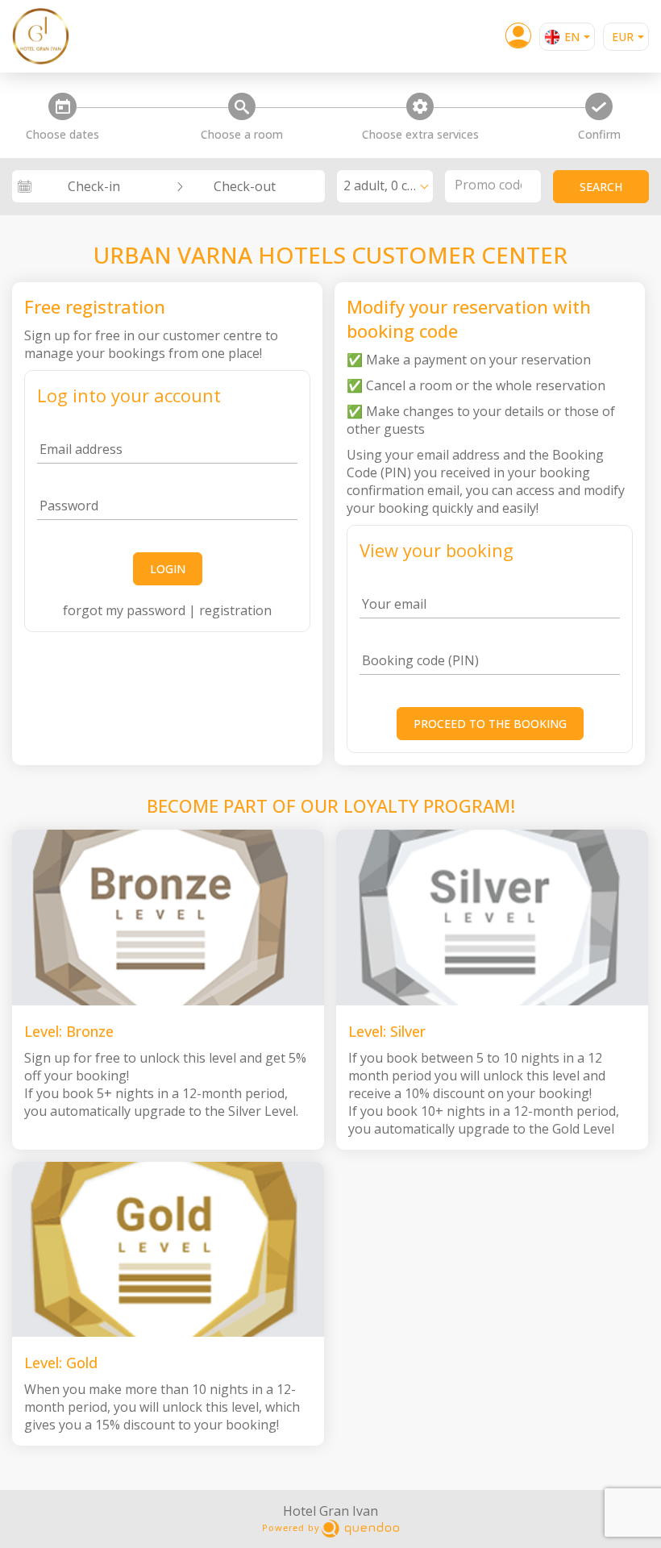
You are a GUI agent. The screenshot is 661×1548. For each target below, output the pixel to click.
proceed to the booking (490, 723)
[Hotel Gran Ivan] (53, 36)
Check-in (94, 186)
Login (167, 568)
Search (601, 186)
